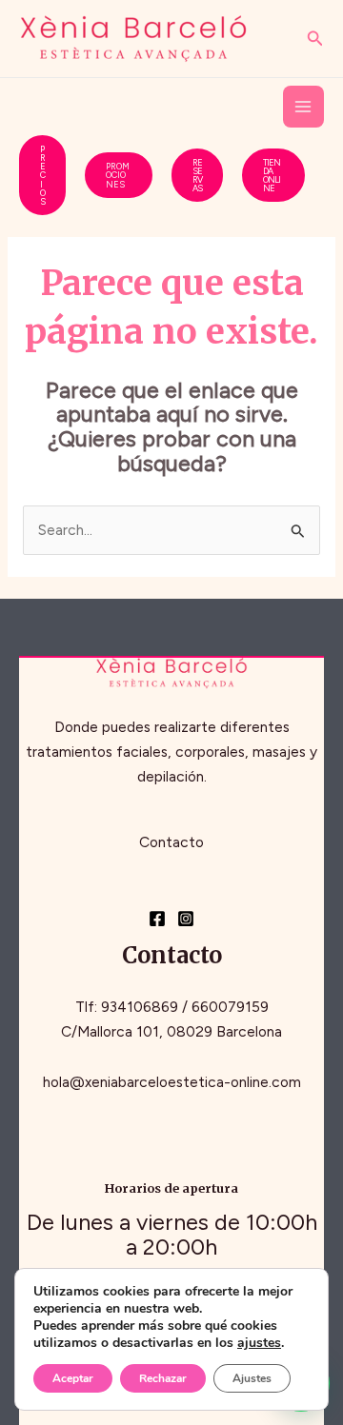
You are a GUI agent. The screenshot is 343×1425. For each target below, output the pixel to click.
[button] (315, 39)
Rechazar (163, 1378)
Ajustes (252, 1378)
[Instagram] (185, 918)
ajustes (259, 1343)
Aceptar (72, 1378)
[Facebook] (157, 918)
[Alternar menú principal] (303, 106)
